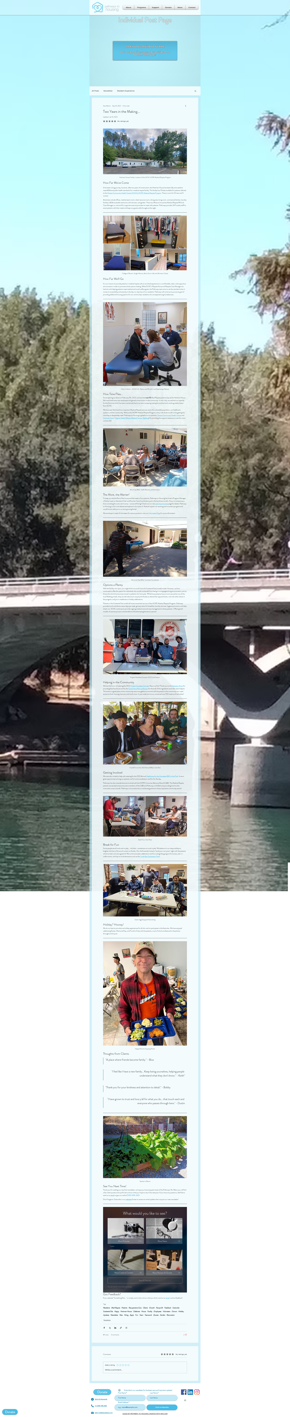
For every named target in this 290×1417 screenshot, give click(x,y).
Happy (116, 1311)
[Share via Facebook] (104, 1328)
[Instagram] (197, 1392)
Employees (157, 1311)
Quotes (155, 1315)
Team (141, 1315)
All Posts (95, 91)
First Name (122, 1393)
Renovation (171, 1315)
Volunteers (166, 1311)
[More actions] (185, 105)
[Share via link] (121, 1328)
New (121, 1315)
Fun (136, 1315)
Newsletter (108, 91)
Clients (145, 1308)
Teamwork (148, 1315)
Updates (106, 1315)
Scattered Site (108, 1311)
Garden (162, 1315)
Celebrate (136, 1311)
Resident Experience (125, 91)
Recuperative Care (135, 1308)
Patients (124, 1308)
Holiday (181, 1311)
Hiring (126, 1315)
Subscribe (175, 1308)
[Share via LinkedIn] (115, 1328)
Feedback (167, 1308)
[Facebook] (183, 1392)
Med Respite (115, 1308)
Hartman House (126, 1311)
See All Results (145, 1280)
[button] (195, 91)
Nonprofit (159, 1308)
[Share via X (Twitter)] (110, 1328)
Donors (174, 1311)
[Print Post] (126, 1328)
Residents (106, 1308)
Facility (149, 1311)
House (143, 1311)
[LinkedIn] (190, 1392)
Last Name (154, 1393)
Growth (152, 1308)
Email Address (123, 1402)
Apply (132, 1315)
